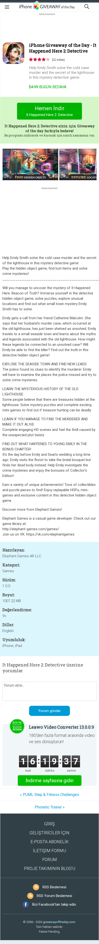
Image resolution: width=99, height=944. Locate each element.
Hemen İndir (49, 111)
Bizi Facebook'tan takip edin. (54, 904)
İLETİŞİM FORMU (49, 850)
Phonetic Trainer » (50, 807)
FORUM (49, 859)
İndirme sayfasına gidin (50, 780)
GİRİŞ (49, 823)
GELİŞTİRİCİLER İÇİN (49, 832)
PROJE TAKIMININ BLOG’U (49, 868)
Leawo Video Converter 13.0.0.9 (61, 727)
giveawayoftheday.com (59, 922)
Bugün (47, 87)
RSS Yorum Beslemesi (54, 896)
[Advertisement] (49, 28)
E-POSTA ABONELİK (50, 841)
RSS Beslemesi (54, 887)
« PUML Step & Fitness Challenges (49, 794)
